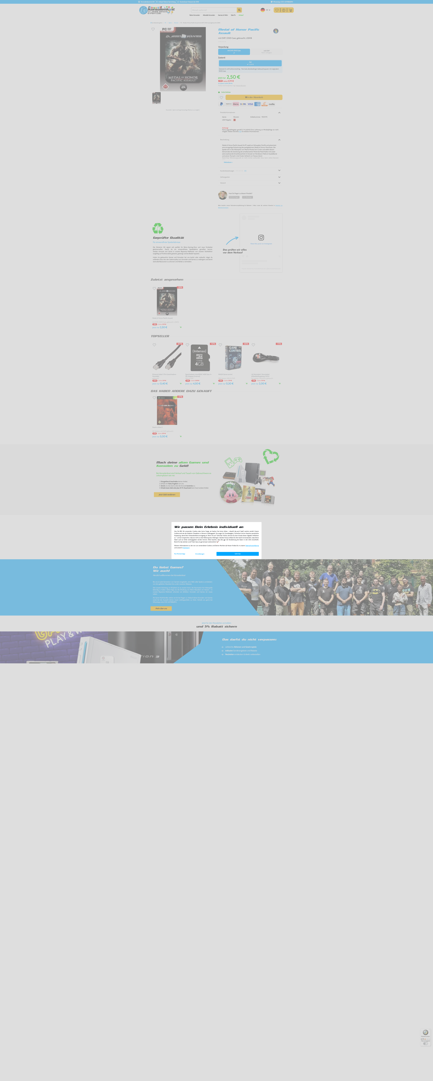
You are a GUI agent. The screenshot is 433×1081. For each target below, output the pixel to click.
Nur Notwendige (179, 554)
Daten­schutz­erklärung (252, 545)
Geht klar (238, 554)
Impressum (186, 548)
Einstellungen (199, 554)
